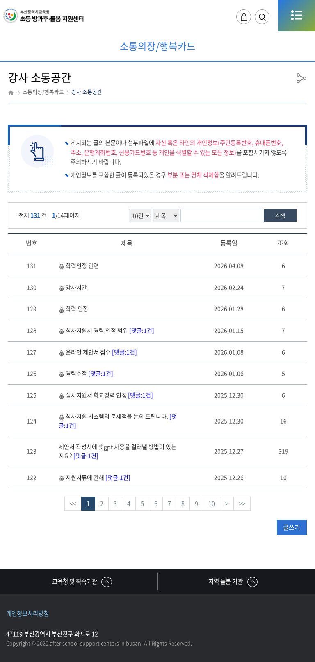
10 (211, 503)
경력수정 (89, 373)
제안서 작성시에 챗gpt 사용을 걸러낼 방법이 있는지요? (117, 451)
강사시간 (76, 287)
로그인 (243, 17)
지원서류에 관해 (98, 477)
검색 (280, 216)
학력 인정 (77, 308)
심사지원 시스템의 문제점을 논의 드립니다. (118, 420)
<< (73, 503)
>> (242, 503)
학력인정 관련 (82, 265)
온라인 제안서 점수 (101, 352)
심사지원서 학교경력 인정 (109, 395)
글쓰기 (291, 527)
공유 (301, 78)
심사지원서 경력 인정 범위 (110, 330)
